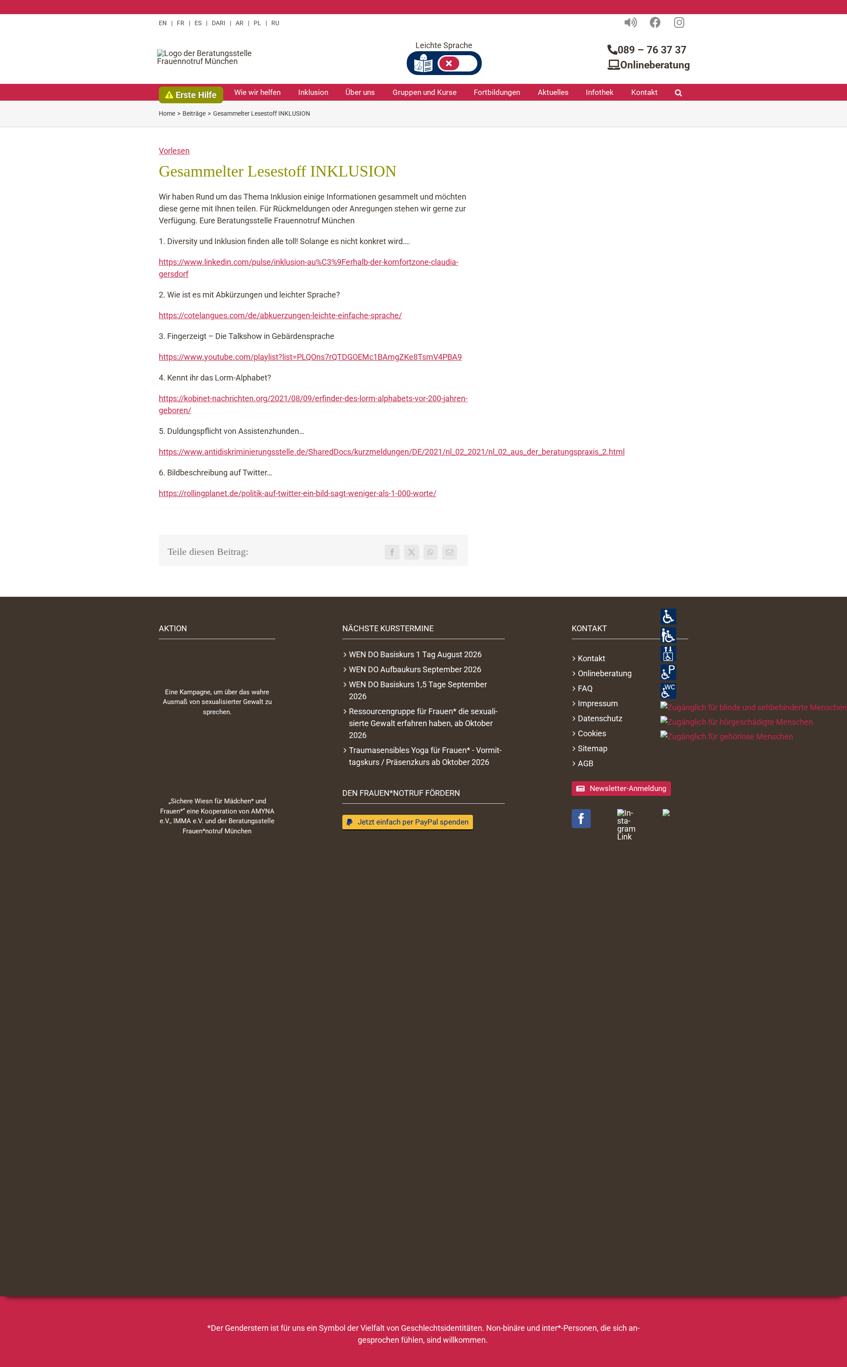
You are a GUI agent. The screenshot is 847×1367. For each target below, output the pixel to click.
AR (240, 22)
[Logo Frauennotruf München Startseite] (212, 57)
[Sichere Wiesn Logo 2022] (217, 756)
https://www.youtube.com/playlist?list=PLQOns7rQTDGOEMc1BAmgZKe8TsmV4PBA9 (310, 357)
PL (257, 22)
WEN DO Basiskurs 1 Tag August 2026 (415, 654)
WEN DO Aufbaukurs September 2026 (415, 669)
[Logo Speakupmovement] (217, 661)
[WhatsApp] (430, 552)
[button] (678, 92)
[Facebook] (392, 552)
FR (180, 22)
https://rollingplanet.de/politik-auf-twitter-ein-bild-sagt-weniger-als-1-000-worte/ (297, 493)
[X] (411, 552)
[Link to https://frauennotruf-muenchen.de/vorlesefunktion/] (631, 22)
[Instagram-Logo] (630, 825)
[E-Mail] (449, 552)
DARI (218, 22)
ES (198, 22)
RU (275, 22)
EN (163, 22)
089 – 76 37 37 (652, 50)
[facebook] (581, 818)
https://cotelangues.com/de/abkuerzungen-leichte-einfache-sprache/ (280, 315)
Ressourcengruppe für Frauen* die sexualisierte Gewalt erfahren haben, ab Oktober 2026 (423, 723)
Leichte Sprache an (457, 63)
